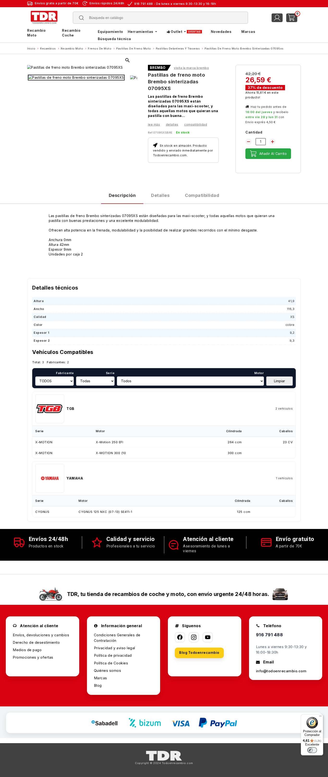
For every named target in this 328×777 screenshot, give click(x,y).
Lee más (154, 124)
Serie (110, 373)
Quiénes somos (107, 670)
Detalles (172, 124)
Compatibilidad (195, 124)
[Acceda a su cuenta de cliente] (277, 17)
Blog (98, 685)
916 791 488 (269, 634)
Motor (259, 373)
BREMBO (158, 68)
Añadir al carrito (273, 154)
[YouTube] (208, 637)
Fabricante (65, 373)
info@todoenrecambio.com (281, 671)
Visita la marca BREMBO (191, 68)
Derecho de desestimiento (36, 642)
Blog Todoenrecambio (199, 652)
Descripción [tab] (122, 195)
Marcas (100, 678)
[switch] (312, 750)
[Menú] (320, 717)
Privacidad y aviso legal (114, 648)
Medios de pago (27, 650)
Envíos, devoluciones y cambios (41, 635)
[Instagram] (194, 637)
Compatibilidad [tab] (202, 195)
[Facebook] (180, 637)
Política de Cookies (111, 663)
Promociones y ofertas (33, 657)
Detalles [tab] (160, 195)
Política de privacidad (113, 655)
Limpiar (279, 381)
